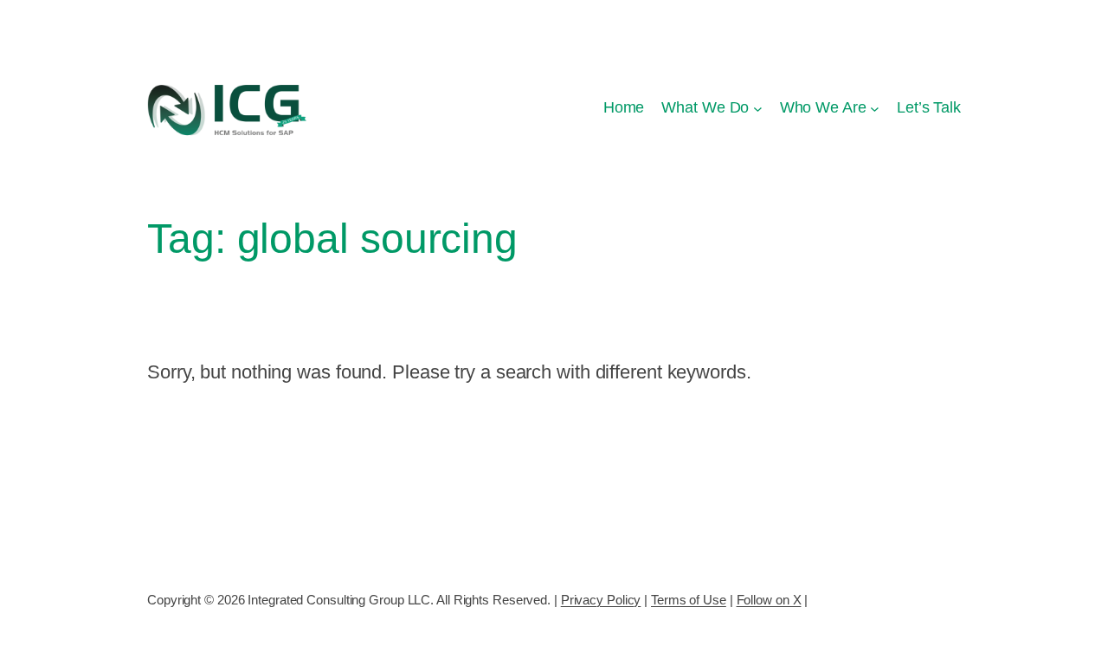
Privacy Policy (601, 599)
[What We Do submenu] (758, 108)
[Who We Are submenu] (874, 108)
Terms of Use (688, 599)
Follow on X (769, 599)
